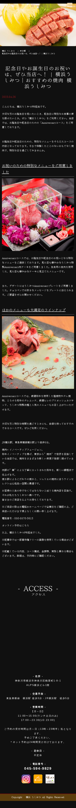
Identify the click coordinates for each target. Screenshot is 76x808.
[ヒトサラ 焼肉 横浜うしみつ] (50, 778)
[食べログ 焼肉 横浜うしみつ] (38, 778)
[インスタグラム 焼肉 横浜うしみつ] (26, 778)
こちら (25, 525)
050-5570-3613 (23, 518)
